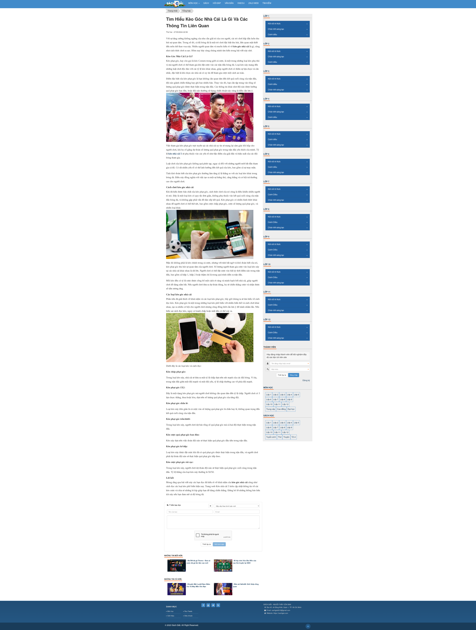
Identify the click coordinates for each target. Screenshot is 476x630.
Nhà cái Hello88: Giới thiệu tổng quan (246, 585)
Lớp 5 (266, 126)
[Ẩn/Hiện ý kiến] (210, 506)
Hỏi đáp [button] (217, 3)
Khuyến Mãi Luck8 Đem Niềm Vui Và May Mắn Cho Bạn (198, 585)
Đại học (291, 409)
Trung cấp (270, 409)
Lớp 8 (266, 209)
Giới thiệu (170, 616)
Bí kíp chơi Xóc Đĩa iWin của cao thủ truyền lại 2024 (244, 561)
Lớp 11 (266, 291)
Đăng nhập (294, 375)
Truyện (286, 436)
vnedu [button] (241, 3)
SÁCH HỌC (268, 415)
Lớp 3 (266, 71)
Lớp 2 (266, 43)
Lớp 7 (266, 181)
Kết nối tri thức (274, 23)
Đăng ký (306, 380)
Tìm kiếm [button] (266, 3)
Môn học (170, 611)
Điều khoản (188, 616)
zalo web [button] (253, 3)
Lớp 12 (266, 319)
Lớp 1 (266, 16)
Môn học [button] (193, 3)
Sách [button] (206, 3)
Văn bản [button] (229, 3)
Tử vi (293, 436)
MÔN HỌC (268, 387)
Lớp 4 (266, 98)
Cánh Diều (272, 194)
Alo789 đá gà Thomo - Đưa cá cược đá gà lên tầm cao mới (198, 561)
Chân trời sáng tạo (276, 29)
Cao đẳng (281, 409)
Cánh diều (272, 34)
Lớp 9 (266, 236)
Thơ (279, 436)
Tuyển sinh (271, 436)
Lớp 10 (266, 264)
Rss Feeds (188, 611)
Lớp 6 (266, 153)
